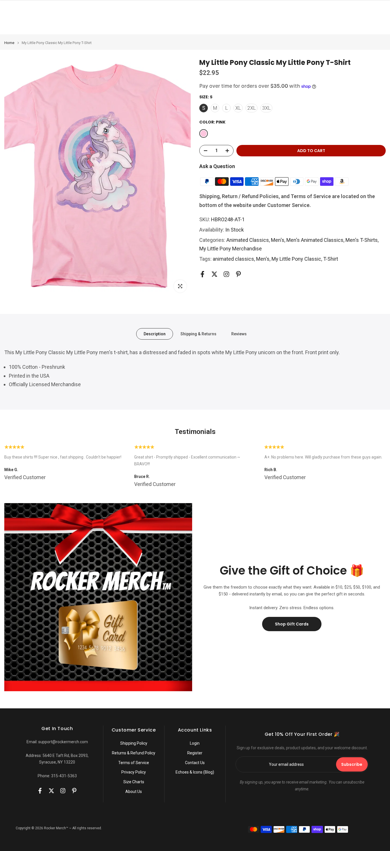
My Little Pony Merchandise (230, 249)
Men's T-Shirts (361, 240)
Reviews (239, 334)
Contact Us (195, 762)
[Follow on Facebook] (202, 274)
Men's (277, 240)
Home (9, 43)
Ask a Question (217, 166)
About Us (133, 791)
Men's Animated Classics (314, 240)
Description (155, 334)
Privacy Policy (133, 772)
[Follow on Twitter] (214, 274)
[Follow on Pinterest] (238, 274)
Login (195, 743)
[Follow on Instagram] (226, 274)
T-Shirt (330, 259)
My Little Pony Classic (296, 259)
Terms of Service (133, 762)
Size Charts (133, 782)
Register (194, 753)
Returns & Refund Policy (133, 753)
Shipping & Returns (198, 334)
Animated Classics (247, 240)
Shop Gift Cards (292, 624)
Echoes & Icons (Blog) (195, 772)
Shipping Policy (133, 743)
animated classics (233, 259)
